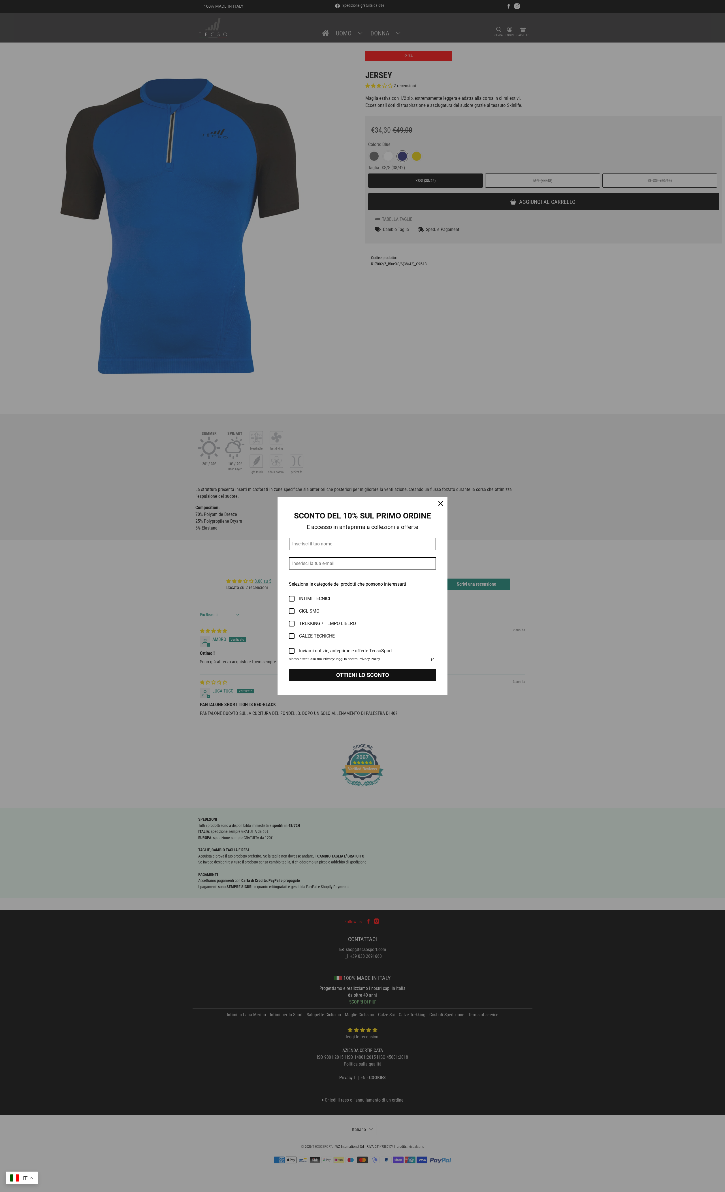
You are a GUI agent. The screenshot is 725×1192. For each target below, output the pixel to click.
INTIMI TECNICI (314, 598)
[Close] (440, 503)
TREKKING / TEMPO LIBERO (327, 623)
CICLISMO (309, 611)
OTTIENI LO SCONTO (362, 675)
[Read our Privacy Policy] (432, 659)
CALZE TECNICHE (317, 636)
